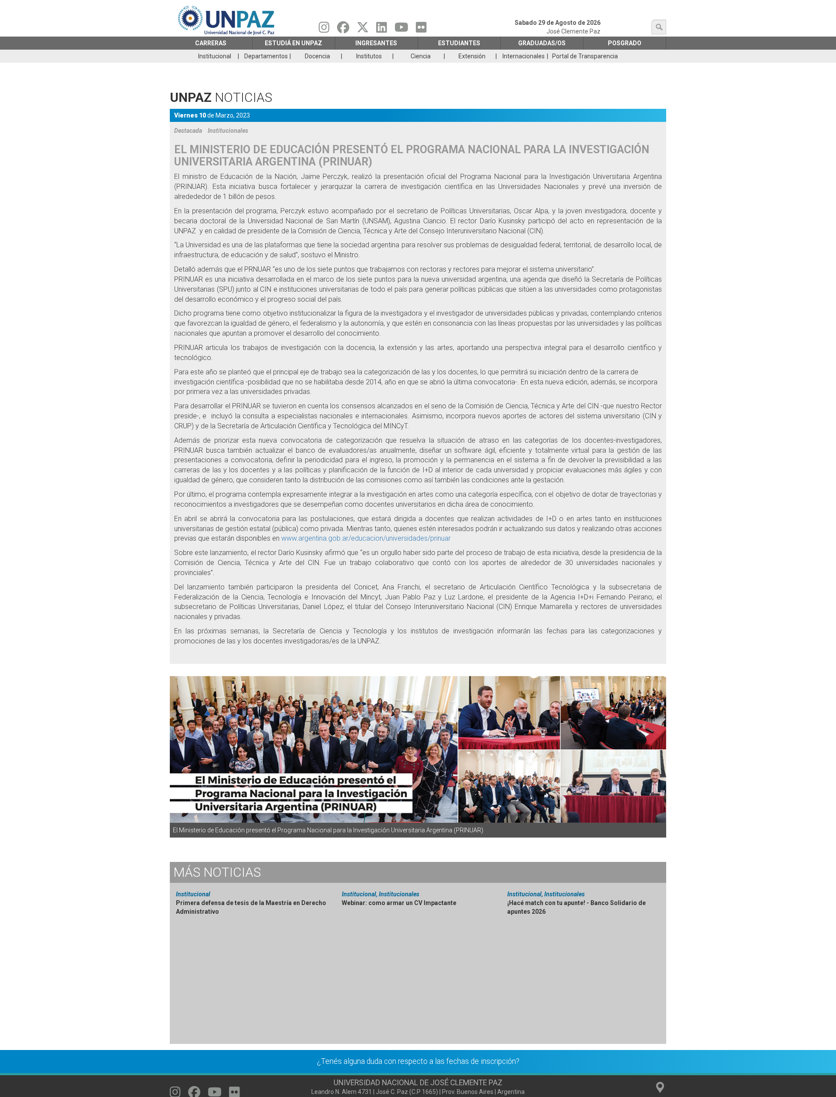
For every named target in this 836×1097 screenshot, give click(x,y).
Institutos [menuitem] (369, 56)
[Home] (227, 20)
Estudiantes (459, 43)
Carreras (210, 43)
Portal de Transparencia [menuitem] (585, 56)
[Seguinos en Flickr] (421, 29)
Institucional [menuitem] (214, 56)
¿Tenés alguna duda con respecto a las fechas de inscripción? (418, 1061)
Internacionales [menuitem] (523, 56)
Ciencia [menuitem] (421, 56)
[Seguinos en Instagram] (324, 29)
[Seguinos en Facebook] (343, 29)
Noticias (217, 872)
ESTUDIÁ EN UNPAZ (293, 43)
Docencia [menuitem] (317, 56)
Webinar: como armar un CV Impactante (399, 902)
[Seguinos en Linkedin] (381, 29)
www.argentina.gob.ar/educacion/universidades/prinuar (366, 538)
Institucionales (228, 130)
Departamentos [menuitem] (266, 56)
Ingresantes (376, 43)
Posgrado (624, 43)
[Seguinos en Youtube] (401, 29)
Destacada (188, 130)
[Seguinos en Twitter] (363, 29)
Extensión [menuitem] (471, 56)
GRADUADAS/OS (542, 43)
